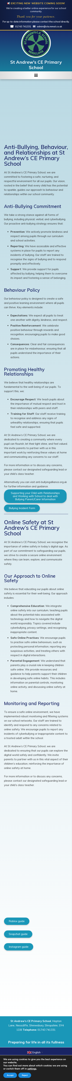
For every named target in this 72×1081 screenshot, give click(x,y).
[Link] (36, 43)
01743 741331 (20, 26)
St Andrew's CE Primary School (36, 64)
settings (31, 1068)
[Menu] (36, 75)
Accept (10, 1075)
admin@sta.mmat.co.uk (47, 26)
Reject (25, 1075)
